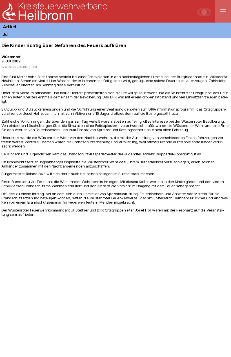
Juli (6, 34)
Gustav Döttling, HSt (22, 67)
